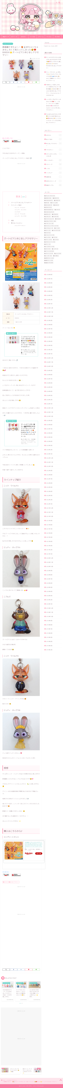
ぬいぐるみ (53, 139)
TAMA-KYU (48, 207)
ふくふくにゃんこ (50, 218)
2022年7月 (49, 479)
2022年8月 (49, 475)
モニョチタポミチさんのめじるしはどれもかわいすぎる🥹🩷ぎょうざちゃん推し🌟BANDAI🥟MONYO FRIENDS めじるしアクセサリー (53, 63)
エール (57, 228)
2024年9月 (49, 370)
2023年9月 (49, 420)
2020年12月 (49, 558)
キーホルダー (53, 160)
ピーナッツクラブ (50, 251)
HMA (47, 202)
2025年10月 (49, 316)
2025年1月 (49, 354)
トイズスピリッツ (50, 246)
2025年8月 (49, 324)
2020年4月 (49, 591)
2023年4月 (49, 441)
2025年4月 (49, 341)
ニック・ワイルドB (20, 214)
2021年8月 (49, 525)
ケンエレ (49, 36)
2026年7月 (49, 279)
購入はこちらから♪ (16, 223)
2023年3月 (49, 445)
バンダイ (55, 248)
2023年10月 (49, 416)
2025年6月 (49, 333)
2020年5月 (49, 587)
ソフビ (53, 168)
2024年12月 (49, 358)
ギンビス (48, 232)
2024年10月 (49, 366)
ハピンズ (48, 248)
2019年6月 (49, 633)
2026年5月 (49, 287)
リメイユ (58, 253)
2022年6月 (49, 483)
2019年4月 (49, 641)
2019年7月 (49, 629)
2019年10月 (49, 616)
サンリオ (48, 237)
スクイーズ (14, 36)
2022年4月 (49, 491)
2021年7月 (49, 529)
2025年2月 (49, 349)
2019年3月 (49, 645)
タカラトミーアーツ (50, 242)
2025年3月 (49, 345)
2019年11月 (49, 612)
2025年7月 (49, 329)
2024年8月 (49, 374)
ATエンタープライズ (50, 195)
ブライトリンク (49, 253)
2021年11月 (49, 512)
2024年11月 (49, 362)
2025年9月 (49, 320)
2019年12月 (49, 608)
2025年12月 (49, 308)
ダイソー (48, 244)
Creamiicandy (49, 200)
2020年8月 (49, 575)
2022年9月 (49, 470)
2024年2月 (49, 399)
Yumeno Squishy (50, 212)
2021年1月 (49, 554)
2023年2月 (49, 449)
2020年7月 (49, 579)
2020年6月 (49, 583)
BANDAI (23, 36)
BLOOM (56, 198)
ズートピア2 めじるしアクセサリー (21, 202)
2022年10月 (49, 466)
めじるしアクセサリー (7, 43)
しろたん (48, 216)
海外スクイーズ (49, 260)
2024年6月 (49, 383)
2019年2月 (49, 650)
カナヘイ (48, 230)
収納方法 (53, 177)
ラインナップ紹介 (16, 205)
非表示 (23, 196)
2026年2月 (49, 299)
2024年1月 (49, 404)
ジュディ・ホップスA (21, 209)
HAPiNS (57, 200)
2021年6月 (49, 533)
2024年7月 (49, 379)
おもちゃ (53, 135)
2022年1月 (49, 504)
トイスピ (32, 36)
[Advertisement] (21, 99)
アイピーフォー (49, 223)
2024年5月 (49, 387)
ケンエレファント (50, 235)
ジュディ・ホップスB (21, 216)
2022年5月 (49, 487)
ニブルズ (18, 211)
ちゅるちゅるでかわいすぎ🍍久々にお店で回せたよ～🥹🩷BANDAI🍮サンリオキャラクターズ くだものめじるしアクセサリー (53, 118)
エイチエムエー (49, 228)
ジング (55, 237)
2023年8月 (49, 424)
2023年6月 (49, 433)
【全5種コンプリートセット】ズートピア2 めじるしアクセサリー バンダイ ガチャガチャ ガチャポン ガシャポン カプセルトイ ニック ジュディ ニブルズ (33, 845)
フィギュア (53, 173)
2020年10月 (49, 566)
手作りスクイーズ (53, 181)
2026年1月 (49, 304)
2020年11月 (49, 562)
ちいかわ (57, 36)
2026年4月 (49, 291)
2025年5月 (49, 337)
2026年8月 (49, 274)
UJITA (58, 209)
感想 (12, 220)
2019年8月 (49, 625)
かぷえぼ (55, 214)
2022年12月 (49, 458)
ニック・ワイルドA (20, 207)
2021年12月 (49, 508)
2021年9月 (49, 520)
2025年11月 (49, 312)
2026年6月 (49, 283)
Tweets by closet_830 (50, 46)
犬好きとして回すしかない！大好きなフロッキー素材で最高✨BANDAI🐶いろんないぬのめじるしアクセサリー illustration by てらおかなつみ (53, 90)
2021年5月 (49, 537)
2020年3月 (49, 595)
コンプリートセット (21, 225)
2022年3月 (49, 495)
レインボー (49, 255)
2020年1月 (49, 604)
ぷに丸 (58, 218)
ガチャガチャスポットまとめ (53, 155)
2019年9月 (49, 620)
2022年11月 (49, 462)
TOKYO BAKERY (49, 209)
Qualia (57, 205)
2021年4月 (49, 541)
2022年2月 (49, 499)
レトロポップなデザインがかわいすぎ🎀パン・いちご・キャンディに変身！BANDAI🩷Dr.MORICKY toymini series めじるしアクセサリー (53, 105)
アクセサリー (53, 150)
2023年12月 (49, 408)
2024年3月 (49, 395)
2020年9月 (49, 570)
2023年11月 (49, 412)
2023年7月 (49, 429)
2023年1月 (49, 454)
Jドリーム (41, 36)
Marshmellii (49, 205)
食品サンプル (6, 37)
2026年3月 (49, 295)
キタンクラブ (56, 230)
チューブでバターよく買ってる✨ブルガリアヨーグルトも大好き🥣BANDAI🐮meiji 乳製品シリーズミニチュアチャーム (53, 76)
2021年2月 (49, 550)
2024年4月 (49, 391)
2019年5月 (49, 637)
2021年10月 (49, 516)
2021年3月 (49, 545)
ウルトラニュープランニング (52, 225)
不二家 (56, 255)
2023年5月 (49, 437)
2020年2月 (49, 600)
